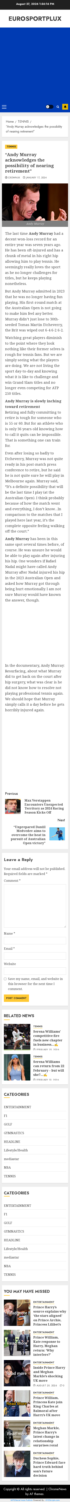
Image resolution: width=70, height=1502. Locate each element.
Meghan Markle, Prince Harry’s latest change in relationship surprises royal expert (46, 1439)
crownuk (14, 177)
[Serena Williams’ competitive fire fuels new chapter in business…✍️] (17, 1037)
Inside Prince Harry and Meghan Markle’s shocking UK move (49, 1374)
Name (9, 933)
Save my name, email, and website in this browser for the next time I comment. (35, 984)
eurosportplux (35, 18)
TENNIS (11, 146)
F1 (5, 1116)
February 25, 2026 (48, 1049)
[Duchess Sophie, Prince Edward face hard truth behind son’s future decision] (17, 1464)
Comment (12, 880)
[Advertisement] (35, 64)
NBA (7, 1167)
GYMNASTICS (14, 1133)
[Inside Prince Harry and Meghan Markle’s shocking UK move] (17, 1373)
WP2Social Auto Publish (21, 1500)
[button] (4, 106)
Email (9, 948)
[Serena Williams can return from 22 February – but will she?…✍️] (17, 1067)
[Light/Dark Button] (49, 107)
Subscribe (65, 107)
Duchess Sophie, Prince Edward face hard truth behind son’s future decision (49, 1467)
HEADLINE (12, 1142)
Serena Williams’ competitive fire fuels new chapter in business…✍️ (47, 1038)
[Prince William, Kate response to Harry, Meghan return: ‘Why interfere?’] (17, 1343)
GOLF (8, 1124)
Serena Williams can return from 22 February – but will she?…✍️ (48, 1068)
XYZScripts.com (53, 1500)
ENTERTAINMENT (17, 1107)
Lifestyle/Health (16, 1150)
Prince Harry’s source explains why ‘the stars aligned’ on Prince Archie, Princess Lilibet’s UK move (49, 1318)
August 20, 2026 (47, 1385)
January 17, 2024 (36, 177)
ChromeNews (57, 1489)
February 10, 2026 (48, 1080)
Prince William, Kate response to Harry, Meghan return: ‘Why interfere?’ (46, 1346)
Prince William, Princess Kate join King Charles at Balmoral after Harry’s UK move (47, 1406)
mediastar (11, 1159)
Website (10, 964)
